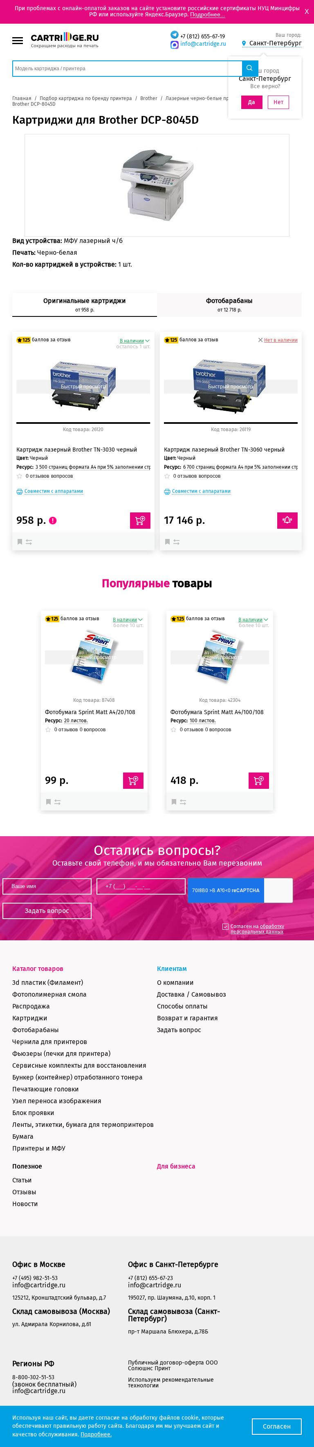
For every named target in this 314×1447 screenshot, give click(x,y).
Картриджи (29, 1018)
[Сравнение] (30, 541)
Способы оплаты (182, 1006)
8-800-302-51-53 (33, 1377)
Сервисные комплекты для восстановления (79, 1065)
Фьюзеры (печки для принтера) (61, 1053)
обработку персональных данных (257, 929)
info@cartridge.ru (203, 43)
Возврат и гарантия (187, 1018)
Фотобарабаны (35, 1030)
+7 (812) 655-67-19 (202, 36)
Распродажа (31, 1006)
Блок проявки (33, 1113)
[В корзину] (133, 780)
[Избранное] (22, 541)
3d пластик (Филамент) (47, 982)
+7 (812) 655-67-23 (150, 1278)
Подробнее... (207, 14)
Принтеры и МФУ (38, 1148)
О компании (175, 982)
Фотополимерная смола (49, 994)
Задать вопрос (179, 1030)
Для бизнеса (176, 1166)
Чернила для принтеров (49, 1042)
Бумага (23, 1136)
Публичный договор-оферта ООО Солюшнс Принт (173, 1365)
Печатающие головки (45, 1089)
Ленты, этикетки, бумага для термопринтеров (83, 1125)
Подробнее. (96, 1434)
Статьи (22, 1180)
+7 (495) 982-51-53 (35, 1278)
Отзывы (24, 1192)
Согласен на (257, 929)
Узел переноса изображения (56, 1101)
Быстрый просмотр (83, 387)
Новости (25, 1204)
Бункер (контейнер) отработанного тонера (77, 1077)
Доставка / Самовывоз (191, 994)
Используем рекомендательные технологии (171, 1382)
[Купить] (140, 520)
